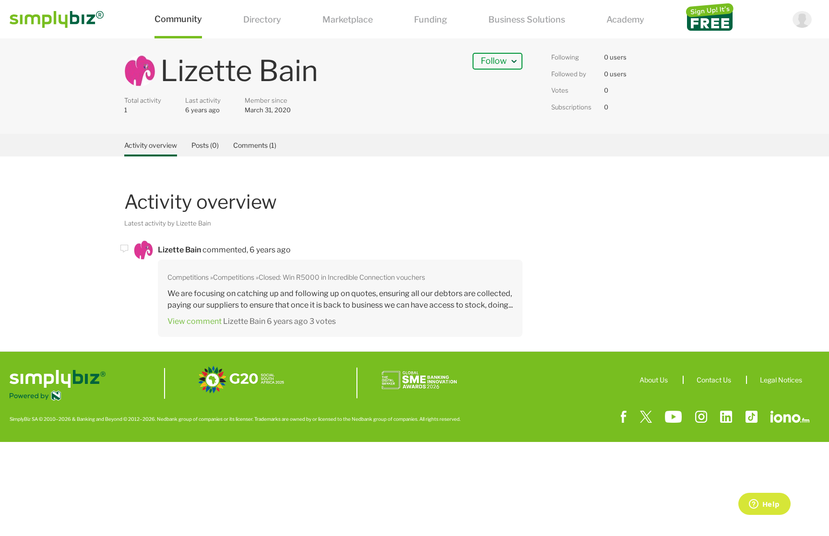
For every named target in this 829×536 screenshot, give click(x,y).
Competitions (188, 277)
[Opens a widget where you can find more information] (764, 505)
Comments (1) (254, 145)
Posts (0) (205, 145)
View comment (194, 321)
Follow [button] (494, 61)
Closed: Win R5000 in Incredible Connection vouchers (342, 277)
